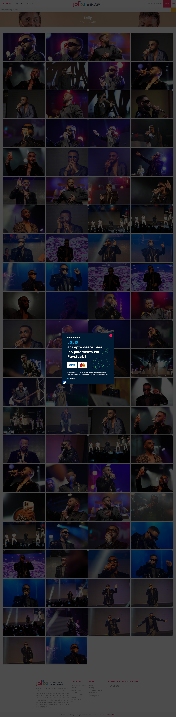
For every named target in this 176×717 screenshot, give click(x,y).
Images (9, 4)
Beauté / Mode (76, 699)
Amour (74, 688)
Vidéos (21, 4)
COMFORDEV (111, 715)
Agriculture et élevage (79, 685)
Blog (31, 4)
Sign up (167, 3)
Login (91, 685)
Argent (74, 697)
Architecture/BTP (77, 695)
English (94, 696)
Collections (158, 3)
